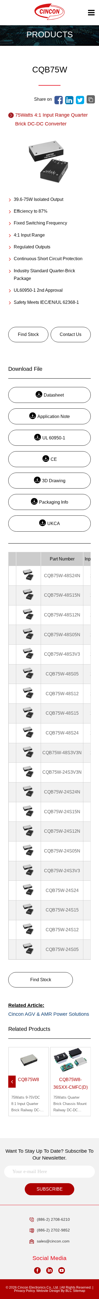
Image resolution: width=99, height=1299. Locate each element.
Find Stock (28, 334)
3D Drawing (53, 480)
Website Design (48, 1290)
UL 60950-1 (53, 438)
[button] (12, 1082)
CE (54, 459)
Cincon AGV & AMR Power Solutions (48, 1014)
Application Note (53, 416)
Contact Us (70, 334)
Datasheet (54, 394)
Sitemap (79, 1290)
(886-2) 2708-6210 (53, 1219)
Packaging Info (53, 502)
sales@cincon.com (53, 1241)
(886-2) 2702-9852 (53, 1230)
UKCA (53, 523)
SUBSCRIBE (50, 1189)
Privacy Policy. (24, 1291)
